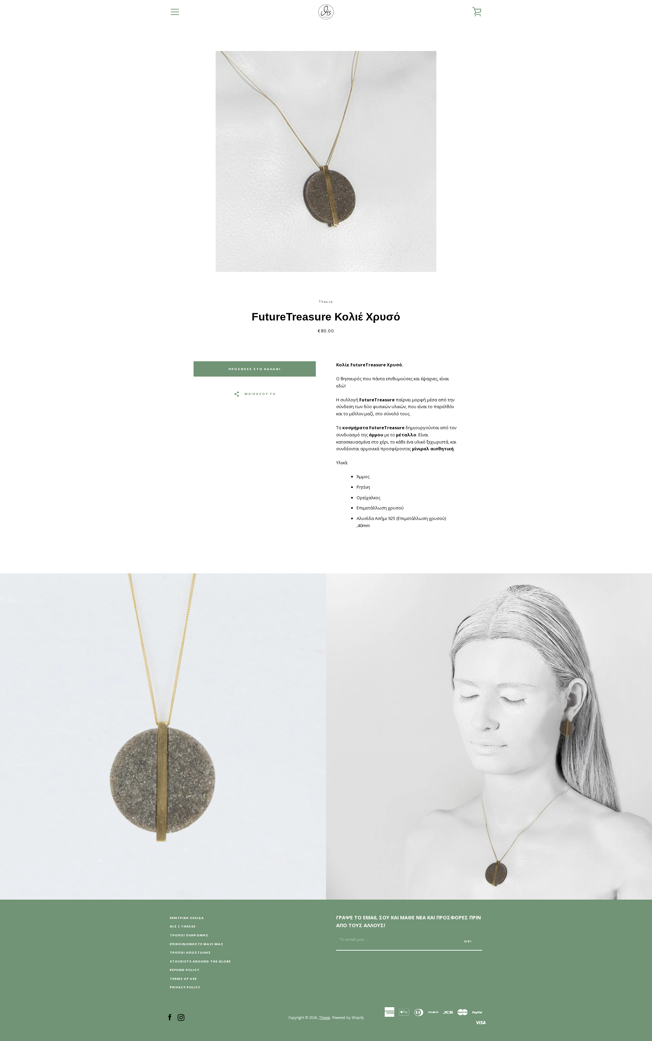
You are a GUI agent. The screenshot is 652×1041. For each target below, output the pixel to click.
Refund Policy (184, 970)
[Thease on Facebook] (169, 1017)
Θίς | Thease (183, 926)
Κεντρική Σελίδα (187, 918)
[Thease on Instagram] (181, 1017)
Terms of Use (183, 978)
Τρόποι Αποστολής (190, 952)
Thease (324, 1017)
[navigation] (174, 11)
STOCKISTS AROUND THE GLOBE (200, 961)
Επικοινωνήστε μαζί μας (196, 944)
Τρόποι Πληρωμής (189, 935)
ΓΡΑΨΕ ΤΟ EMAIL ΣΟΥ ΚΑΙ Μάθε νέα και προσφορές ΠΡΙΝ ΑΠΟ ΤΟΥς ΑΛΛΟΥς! (408, 921)
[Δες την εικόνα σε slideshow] (326, 161)
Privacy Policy (185, 987)
